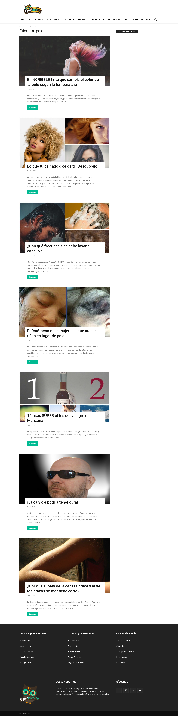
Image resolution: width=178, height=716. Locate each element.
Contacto (120, 646)
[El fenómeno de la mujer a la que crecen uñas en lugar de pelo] (64, 312)
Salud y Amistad (26, 651)
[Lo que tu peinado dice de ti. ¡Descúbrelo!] (64, 142)
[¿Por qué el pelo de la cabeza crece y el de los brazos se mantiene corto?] (64, 565)
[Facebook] (119, 690)
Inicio (21, 27)
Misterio (82, 20)
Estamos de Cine (75, 640)
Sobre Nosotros (140, 20)
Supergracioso (25, 662)
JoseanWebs (121, 657)
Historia (68, 20)
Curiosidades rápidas (117, 20)
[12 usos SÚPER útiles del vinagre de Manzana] (64, 397)
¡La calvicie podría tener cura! (52, 502)
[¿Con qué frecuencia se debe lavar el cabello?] (64, 227)
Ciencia (24, 20)
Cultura (37, 20)
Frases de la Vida (26, 646)
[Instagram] (126, 690)
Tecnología (97, 20)
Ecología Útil (73, 646)
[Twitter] (133, 690)
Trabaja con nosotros (125, 651)
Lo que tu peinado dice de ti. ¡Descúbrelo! (62, 166)
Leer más (32, 107)
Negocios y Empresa (76, 662)
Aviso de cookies (123, 640)
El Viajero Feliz (25, 640)
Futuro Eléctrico (74, 657)
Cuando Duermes (26, 657)
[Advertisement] (111, 9)
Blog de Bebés (74, 651)
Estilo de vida (53, 20)
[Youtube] (140, 690)
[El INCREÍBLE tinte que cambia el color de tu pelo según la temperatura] (64, 61)
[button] (155, 20)
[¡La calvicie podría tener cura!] (64, 479)
